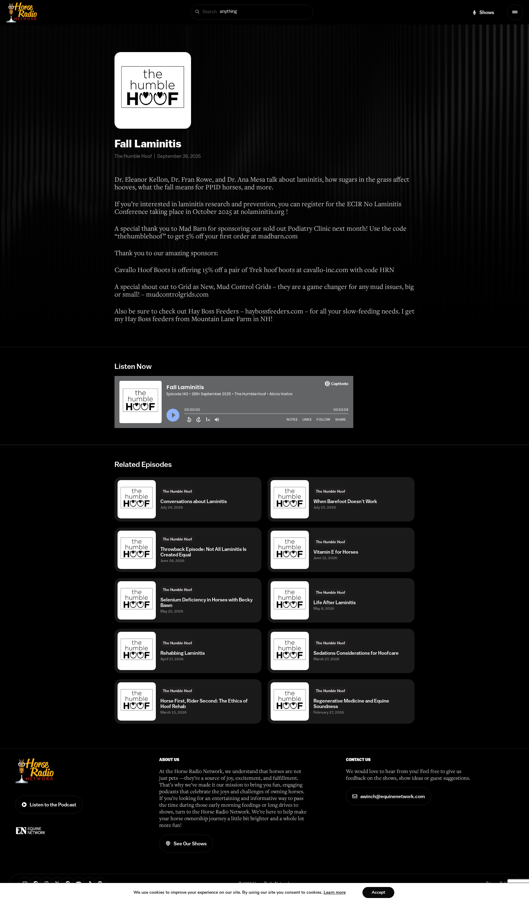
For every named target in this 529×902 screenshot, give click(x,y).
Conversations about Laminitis (193, 501)
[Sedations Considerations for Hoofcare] (290, 651)
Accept (378, 892)
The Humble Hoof (177, 491)
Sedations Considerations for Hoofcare (356, 653)
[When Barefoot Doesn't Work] (290, 499)
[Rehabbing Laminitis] (137, 651)
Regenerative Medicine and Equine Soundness (351, 703)
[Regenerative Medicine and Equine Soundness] (290, 701)
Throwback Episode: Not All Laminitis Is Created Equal (203, 551)
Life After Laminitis (334, 602)
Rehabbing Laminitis (182, 653)
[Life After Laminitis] (290, 600)
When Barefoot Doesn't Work (345, 501)
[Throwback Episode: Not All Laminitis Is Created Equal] (137, 550)
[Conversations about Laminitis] (137, 499)
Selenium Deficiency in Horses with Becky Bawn (206, 602)
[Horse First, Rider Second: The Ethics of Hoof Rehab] (137, 701)
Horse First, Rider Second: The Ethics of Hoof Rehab (204, 703)
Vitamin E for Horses (335, 552)
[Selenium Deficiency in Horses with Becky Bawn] (137, 600)
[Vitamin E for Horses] (290, 550)
